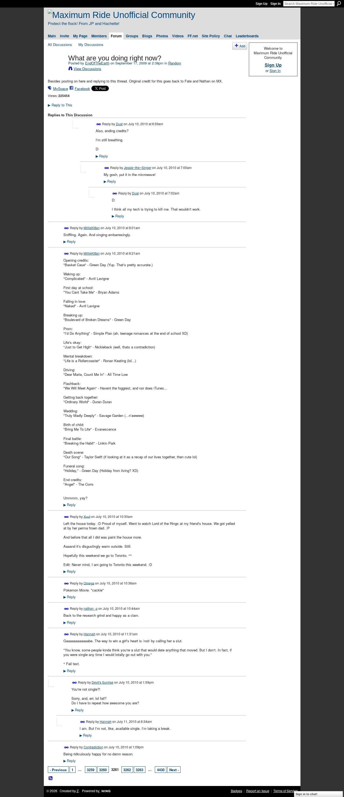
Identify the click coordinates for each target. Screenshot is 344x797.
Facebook (82, 88)
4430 (160, 769)
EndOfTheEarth (97, 63)
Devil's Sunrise (102, 682)
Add (242, 46)
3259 (90, 769)
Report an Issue (257, 790)
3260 (103, 769)
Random (174, 63)
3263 (139, 769)
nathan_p (91, 608)
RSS (50, 778)
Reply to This (60, 104)
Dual (119, 123)
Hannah (89, 634)
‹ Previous (58, 769)
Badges (236, 790)
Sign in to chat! (306, 794)
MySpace (60, 88)
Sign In (275, 4)
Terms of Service (285, 790)
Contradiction (93, 747)
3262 (127, 769)
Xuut (87, 516)
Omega (89, 582)
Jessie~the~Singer (137, 167)
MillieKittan (92, 227)
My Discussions (90, 44)
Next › (174, 769)
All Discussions (60, 44)
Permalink (98, 124)
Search (339, 3)
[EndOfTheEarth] (56, 69)
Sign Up (261, 4)
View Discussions (87, 68)
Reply (102, 156)
